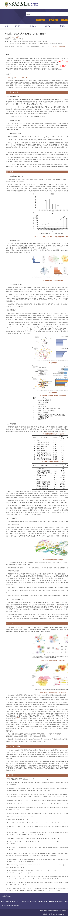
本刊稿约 (40, 20)
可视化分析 (24, 78)
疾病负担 (16, 78)
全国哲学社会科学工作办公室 (46, 902)
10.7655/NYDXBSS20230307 (58, 46)
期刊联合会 (32, 26)
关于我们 (17, 26)
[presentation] (24, 289)
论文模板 (53, 20)
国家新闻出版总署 (6, 902)
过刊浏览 (62, 26)
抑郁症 (10, 78)
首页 (6, 26)
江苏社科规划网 (59, 902)
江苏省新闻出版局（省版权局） (27, 902)
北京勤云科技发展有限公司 (11, 905)
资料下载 (47, 26)
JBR (2, 905)
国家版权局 (15, 902)
